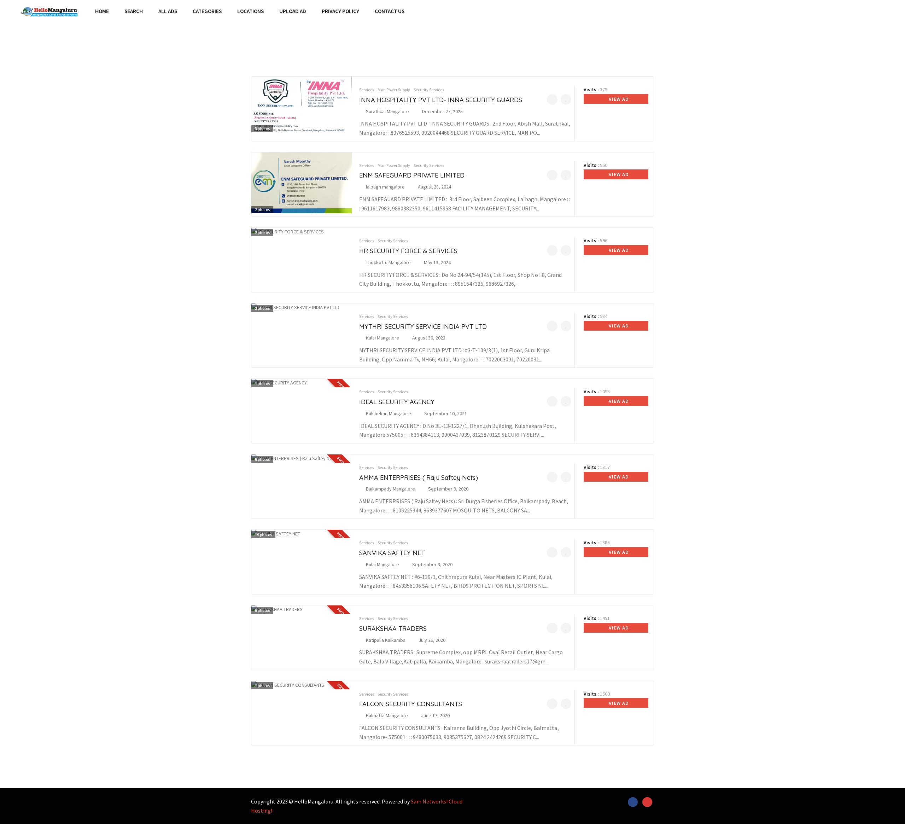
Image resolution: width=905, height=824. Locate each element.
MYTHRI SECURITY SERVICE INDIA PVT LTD (423, 327)
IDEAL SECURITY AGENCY (396, 402)
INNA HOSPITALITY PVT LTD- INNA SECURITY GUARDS (440, 100)
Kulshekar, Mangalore (388, 413)
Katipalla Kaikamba (385, 640)
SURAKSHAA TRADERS (393, 629)
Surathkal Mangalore (387, 111)
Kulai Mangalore (382, 338)
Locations (250, 11)
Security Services (429, 89)
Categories (207, 11)
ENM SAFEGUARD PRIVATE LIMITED (412, 175)
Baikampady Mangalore (390, 489)
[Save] (566, 99)
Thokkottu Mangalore (388, 262)
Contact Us (389, 11)
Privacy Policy (340, 11)
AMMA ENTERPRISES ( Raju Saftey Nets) (418, 478)
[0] (552, 99)
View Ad (618, 99)
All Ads (167, 11)
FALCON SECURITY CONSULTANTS (410, 704)
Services (366, 89)
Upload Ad (292, 11)
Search (133, 11)
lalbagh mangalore (385, 187)
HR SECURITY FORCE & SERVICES (408, 251)
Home (102, 11)
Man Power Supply (394, 89)
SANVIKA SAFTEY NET (392, 553)
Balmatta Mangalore (387, 715)
